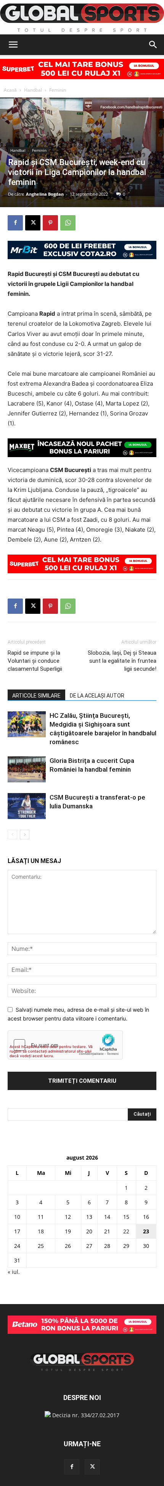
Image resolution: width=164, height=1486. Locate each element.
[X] (32, 222)
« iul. (14, 1271)
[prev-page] (12, 834)
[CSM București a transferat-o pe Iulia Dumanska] (27, 806)
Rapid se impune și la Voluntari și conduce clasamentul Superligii (35, 660)
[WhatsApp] (68, 222)
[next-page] (24, 834)
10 (17, 1216)
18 (41, 1231)
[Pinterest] (50, 222)
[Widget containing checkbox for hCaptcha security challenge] (65, 1044)
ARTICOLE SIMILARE (36, 696)
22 (126, 1231)
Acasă (10, 90)
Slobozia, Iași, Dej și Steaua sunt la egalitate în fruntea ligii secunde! (122, 660)
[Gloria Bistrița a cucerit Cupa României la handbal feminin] (27, 769)
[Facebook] (15, 222)
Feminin (57, 90)
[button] (13, 44)
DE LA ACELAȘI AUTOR (97, 696)
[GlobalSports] (82, 17)
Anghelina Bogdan (45, 194)
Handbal (33, 90)
